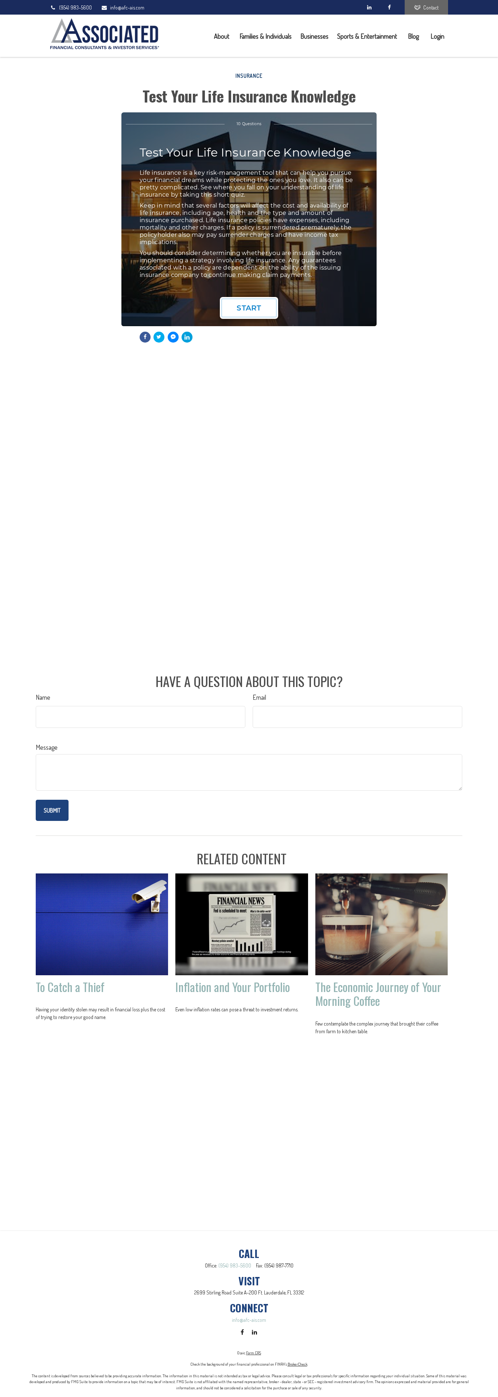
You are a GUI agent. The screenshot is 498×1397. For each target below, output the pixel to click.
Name (43, 697)
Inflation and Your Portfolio (232, 986)
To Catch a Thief (70, 986)
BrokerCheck (297, 1364)
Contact (431, 7)
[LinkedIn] (369, 7)
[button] (222, 35)
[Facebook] (389, 7)
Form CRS (253, 1352)
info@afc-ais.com (127, 7)
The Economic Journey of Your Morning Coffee (378, 994)
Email (259, 697)
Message (47, 747)
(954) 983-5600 (75, 7)
